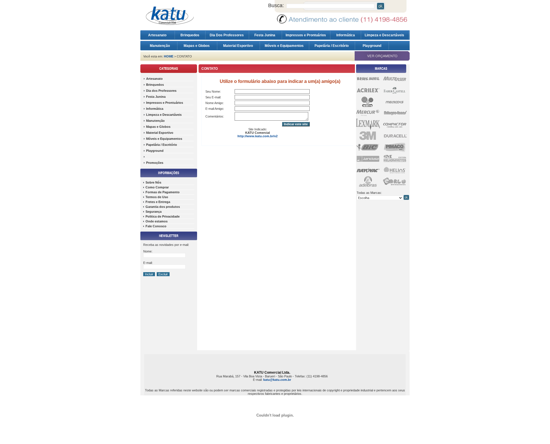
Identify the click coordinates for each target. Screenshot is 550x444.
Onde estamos (157, 221)
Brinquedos (189, 35)
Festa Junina (265, 35)
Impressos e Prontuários (306, 35)
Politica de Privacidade (163, 216)
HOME (168, 56)
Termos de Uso (157, 197)
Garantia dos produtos (163, 206)
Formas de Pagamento (163, 192)
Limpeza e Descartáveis (385, 35)
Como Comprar (157, 187)
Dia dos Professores (161, 90)
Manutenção (160, 46)
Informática (345, 35)
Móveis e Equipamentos (285, 46)
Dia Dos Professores (227, 35)
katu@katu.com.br (277, 379)
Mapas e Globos (197, 46)
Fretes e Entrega (158, 202)
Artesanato (158, 35)
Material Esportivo (238, 46)
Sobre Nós (153, 182)
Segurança (154, 211)
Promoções (154, 162)
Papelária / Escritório (332, 46)
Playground (372, 46)
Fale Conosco (156, 226)
